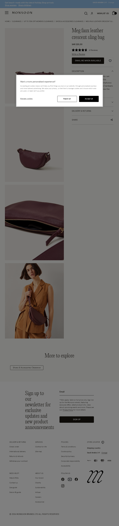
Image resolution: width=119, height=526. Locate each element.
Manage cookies (26, 98)
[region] (59, 91)
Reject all (67, 99)
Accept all (89, 99)
